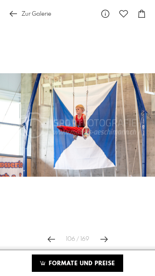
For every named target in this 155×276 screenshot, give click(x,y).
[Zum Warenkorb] (142, 13)
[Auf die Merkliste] (124, 13)
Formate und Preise (81, 263)
